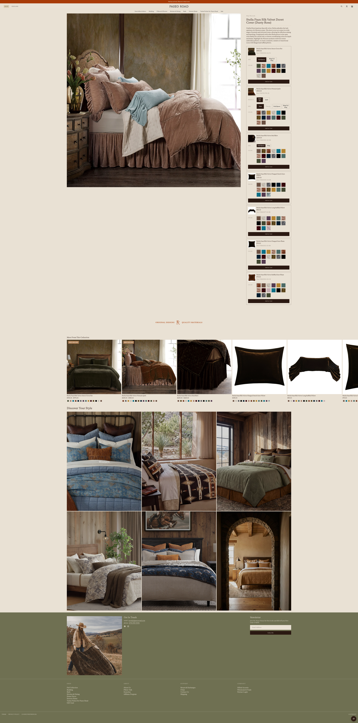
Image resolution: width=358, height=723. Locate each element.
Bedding (151, 11)
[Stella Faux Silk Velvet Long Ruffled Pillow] (252, 210)
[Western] (104, 461)
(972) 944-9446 (134, 623)
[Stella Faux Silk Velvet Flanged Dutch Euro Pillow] (252, 177)
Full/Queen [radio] (261, 59)
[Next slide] (291, 371)
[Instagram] (128, 626)
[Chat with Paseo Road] (353, 718)
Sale (222, 11)
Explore (15, 6)
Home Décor (71, 696)
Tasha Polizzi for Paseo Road (209, 11)
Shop (6, 6)
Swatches (127, 692)
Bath (184, 11)
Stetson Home (193, 11)
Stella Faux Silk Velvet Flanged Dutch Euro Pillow (270, 174)
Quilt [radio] (266, 99)
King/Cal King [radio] (272, 59)
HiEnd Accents (243, 688)
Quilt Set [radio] (259, 99)
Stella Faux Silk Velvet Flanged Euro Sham (270, 241)
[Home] (179, 6)
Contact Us (184, 692)
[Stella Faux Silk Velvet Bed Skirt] (252, 138)
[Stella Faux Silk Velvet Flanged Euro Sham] (252, 244)
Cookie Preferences (29, 714)
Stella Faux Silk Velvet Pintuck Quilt (268, 89)
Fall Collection (72, 688)
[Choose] (118, 391)
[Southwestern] (179, 461)
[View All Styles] (254, 561)
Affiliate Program (130, 694)
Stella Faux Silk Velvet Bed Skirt (267, 135)
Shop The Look (250, 16)
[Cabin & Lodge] (254, 461)
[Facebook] (125, 626)
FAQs (182, 690)
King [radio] (268, 145)
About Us (127, 688)
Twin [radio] (260, 106)
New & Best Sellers (140, 11)
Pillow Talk (128, 690)
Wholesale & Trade (244, 690)
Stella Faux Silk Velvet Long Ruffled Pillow (270, 207)
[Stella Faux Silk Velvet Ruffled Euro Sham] (252, 277)
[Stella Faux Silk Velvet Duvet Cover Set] (252, 51)
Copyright (352, 714)
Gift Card (70, 703)
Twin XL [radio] (268, 106)
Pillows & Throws (162, 11)
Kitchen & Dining (175, 11)
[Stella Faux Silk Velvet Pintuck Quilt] (252, 92)
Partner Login (242, 692)
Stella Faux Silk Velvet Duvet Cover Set (269, 48)
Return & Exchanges (188, 688)
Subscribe (271, 633)
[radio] (259, 66)
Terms (4, 714)
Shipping (183, 694)
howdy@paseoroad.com (137, 620)
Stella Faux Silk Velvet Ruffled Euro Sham (270, 274)
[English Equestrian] (179, 561)
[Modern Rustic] (104, 561)
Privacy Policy (13, 714)
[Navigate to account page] (347, 6)
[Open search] (341, 6)
